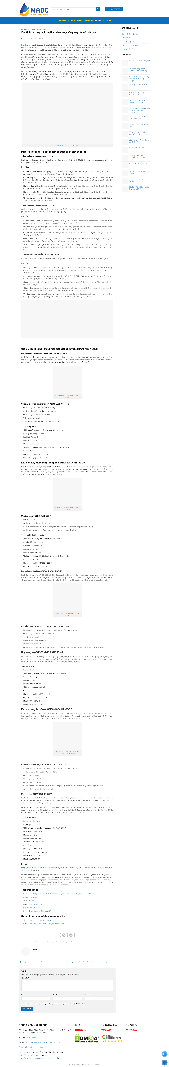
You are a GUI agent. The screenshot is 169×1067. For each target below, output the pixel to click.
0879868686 (131, 1029)
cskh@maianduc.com (35, 904)
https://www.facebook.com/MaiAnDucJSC (44, 1042)
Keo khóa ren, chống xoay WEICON (67, 145)
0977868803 (33, 897)
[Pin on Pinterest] (71, 935)
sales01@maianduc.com (34, 1047)
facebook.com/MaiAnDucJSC (41, 911)
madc (42, 38)
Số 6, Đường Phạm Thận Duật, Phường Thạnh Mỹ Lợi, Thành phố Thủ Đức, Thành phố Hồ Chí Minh (62, 894)
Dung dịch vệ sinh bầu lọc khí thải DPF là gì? (37, 962)
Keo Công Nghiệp (128, 41)
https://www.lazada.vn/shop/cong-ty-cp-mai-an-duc (46, 924)
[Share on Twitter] (64, 935)
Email (55, 995)
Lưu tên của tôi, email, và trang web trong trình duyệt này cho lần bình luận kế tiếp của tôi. (55, 1004)
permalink (69, 942)
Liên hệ (108, 20)
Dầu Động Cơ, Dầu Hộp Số (131, 45)
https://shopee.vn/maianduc (30, 1055)
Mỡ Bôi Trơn (126, 38)
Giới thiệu (71, 20)
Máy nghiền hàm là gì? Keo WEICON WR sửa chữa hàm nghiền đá (90, 962)
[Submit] (98, 9)
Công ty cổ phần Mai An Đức (31, 868)
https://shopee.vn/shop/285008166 (42, 920)
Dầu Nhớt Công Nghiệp (130, 34)
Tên (22, 995)
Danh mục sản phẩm (85, 20)
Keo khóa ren (26, 45)
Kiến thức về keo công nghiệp (37, 29)
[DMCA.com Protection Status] (87, 1038)
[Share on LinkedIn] (74, 935)
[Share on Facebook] (60, 935)
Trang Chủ (62, 20)
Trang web (88, 995)
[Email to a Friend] (67, 935)
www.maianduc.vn (36, 908)
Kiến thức (99, 20)
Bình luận (25, 978)
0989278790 (106, 1029)
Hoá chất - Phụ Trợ (128, 49)
